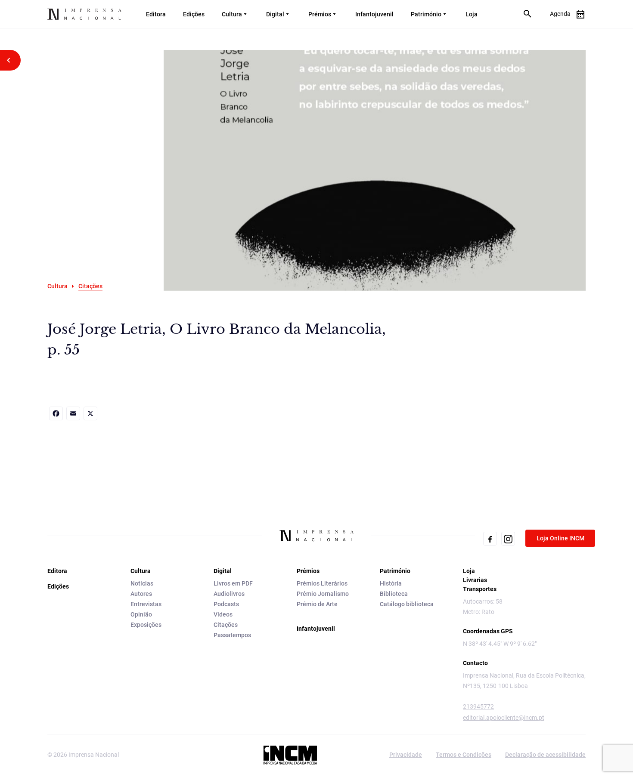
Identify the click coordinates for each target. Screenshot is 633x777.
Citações (226, 624)
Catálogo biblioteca (407, 604)
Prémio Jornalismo (323, 593)
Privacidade (405, 754)
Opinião (141, 614)
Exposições (145, 624)
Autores (141, 593)
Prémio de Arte (317, 604)
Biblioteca (394, 593)
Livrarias (475, 580)
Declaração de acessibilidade (545, 754)
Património (426, 14)
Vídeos (223, 614)
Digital (275, 14)
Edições (194, 14)
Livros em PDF (233, 583)
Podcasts (226, 604)
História (391, 583)
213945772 (478, 706)
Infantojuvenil (374, 14)
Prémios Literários (322, 583)
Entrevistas (145, 604)
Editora (156, 14)
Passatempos (232, 635)
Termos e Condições (463, 754)
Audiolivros (229, 593)
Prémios (319, 14)
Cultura (232, 14)
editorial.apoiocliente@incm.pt (503, 717)
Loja (471, 14)
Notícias (141, 583)
